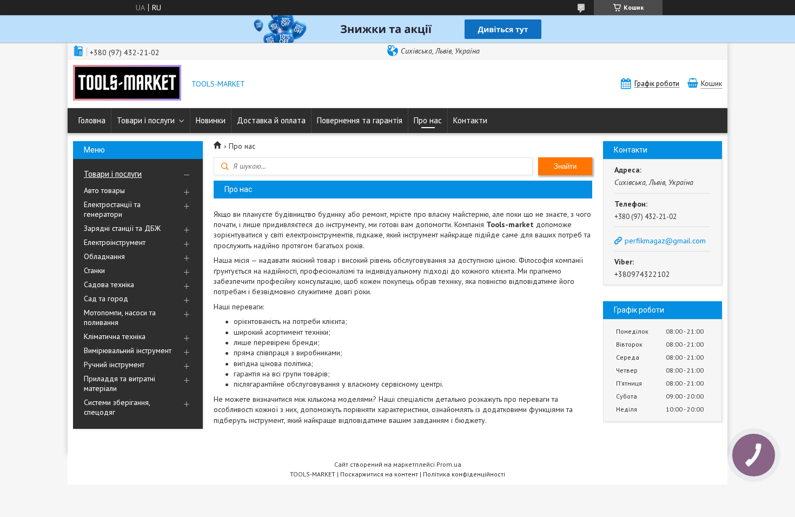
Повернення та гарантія (359, 120)
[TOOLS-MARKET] (127, 84)
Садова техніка (109, 284)
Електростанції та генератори (112, 209)
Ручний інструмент (114, 364)
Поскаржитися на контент (379, 474)
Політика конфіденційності (464, 474)
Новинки (211, 120)
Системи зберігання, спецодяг (117, 407)
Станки (94, 270)
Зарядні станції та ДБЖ (122, 228)
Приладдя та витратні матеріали (119, 383)
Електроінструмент (114, 242)
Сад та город (106, 298)
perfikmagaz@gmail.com (665, 241)
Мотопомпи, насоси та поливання (120, 317)
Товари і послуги (146, 120)
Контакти (470, 120)
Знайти (565, 166)
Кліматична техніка (114, 336)
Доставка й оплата (271, 120)
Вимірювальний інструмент (127, 350)
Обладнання (104, 256)
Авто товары (104, 190)
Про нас (428, 120)
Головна (91, 120)
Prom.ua (448, 464)
